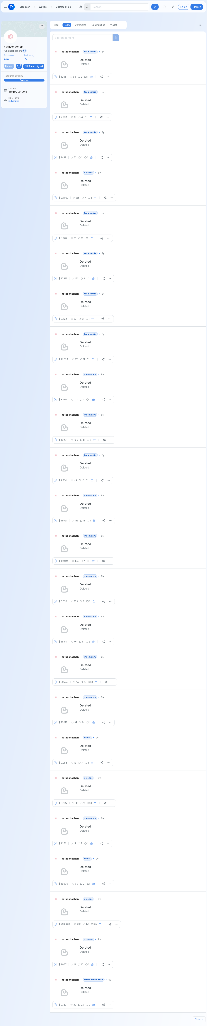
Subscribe (14, 101)
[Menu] (122, 25)
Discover (24, 6)
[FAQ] (80, 7)
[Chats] (164, 7)
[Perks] (155, 7)
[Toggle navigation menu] (5, 7)
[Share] (101, 77)
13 (84, 803)
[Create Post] (173, 7)
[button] (24, 78)
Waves (43, 6)
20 (85, 682)
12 (82, 318)
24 (83, 722)
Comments (80, 24)
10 (82, 964)
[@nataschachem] (56, 51)
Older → (199, 1019)
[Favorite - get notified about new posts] (19, 66)
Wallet (113, 24)
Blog (56, 24)
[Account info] (42, 26)
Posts (67, 24)
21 (84, 883)
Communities (63, 6)
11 (84, 359)
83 (87, 924)
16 (82, 238)
